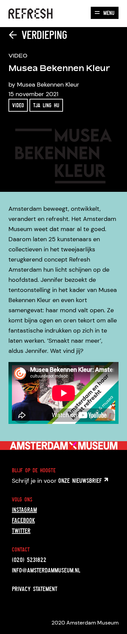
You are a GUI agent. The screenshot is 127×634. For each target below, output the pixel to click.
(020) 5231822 (29, 560)
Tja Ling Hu (46, 105)
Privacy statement (34, 589)
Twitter (21, 530)
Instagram (24, 509)
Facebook (23, 520)
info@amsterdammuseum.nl (46, 570)
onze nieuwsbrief (81, 480)
